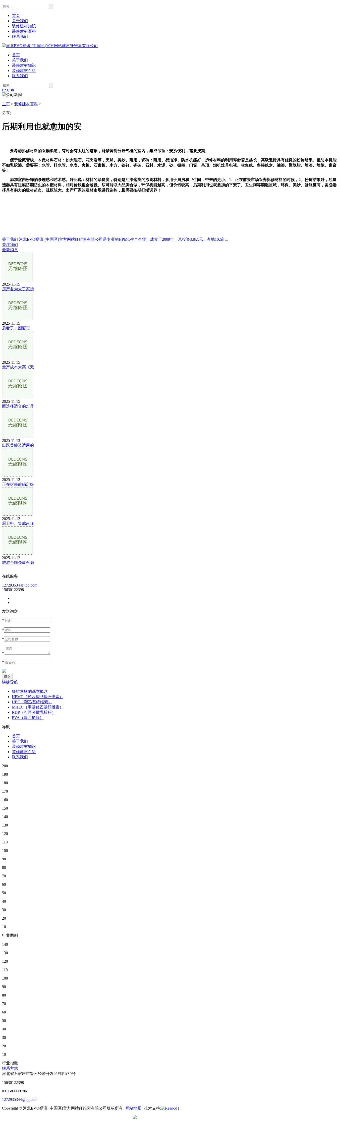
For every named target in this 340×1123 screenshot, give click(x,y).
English (8, 90)
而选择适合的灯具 (18, 406)
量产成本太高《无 (18, 367)
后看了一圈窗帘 (16, 328)
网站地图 (133, 1108)
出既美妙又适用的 (18, 445)
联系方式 (10, 1068)
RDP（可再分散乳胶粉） (34, 712)
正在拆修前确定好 (18, 484)
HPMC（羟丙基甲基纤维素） (37, 697)
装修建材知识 (24, 65)
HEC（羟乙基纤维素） (32, 702)
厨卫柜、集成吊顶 (18, 523)
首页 (16, 55)
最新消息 (10, 250)
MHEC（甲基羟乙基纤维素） (37, 707)
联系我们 (20, 76)
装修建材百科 (24, 70)
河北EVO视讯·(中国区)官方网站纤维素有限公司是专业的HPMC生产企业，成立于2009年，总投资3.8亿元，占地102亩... (123, 239)
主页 (6, 104)
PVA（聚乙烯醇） (28, 717)
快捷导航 (10, 682)
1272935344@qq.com (19, 585)
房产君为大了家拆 (18, 289)
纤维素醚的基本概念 (30, 691)
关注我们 (10, 244)
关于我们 (20, 60)
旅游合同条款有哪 (18, 562)
